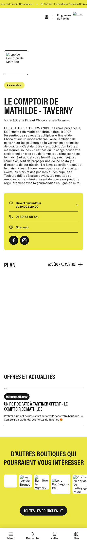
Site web (22, 227)
